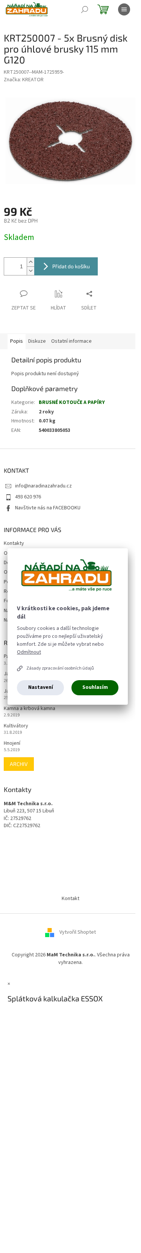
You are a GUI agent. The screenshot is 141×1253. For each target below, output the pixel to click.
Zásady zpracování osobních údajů (60, 668)
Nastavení (40, 687)
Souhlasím (95, 687)
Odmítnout (29, 652)
